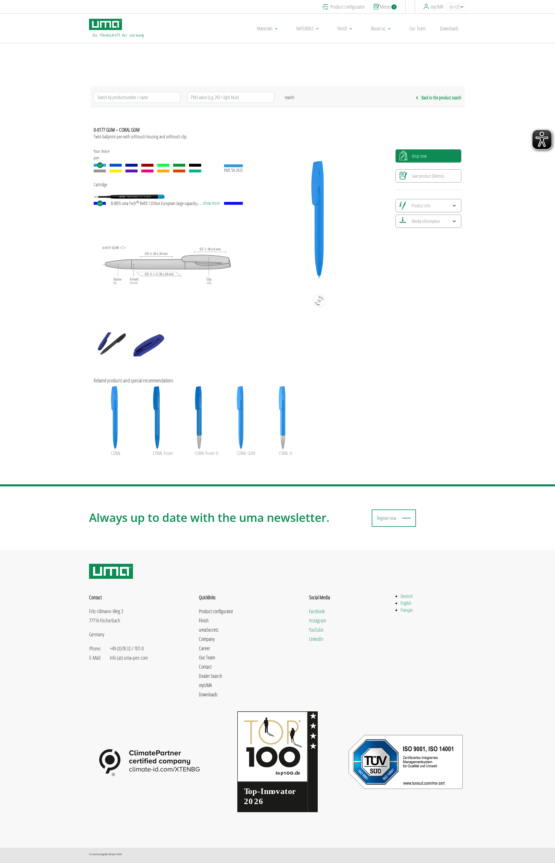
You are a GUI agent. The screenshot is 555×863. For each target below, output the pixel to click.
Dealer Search (210, 675)
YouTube (316, 629)
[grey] (100, 171)
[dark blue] (131, 165)
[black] (195, 165)
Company (207, 638)
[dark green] (179, 165)
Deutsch (407, 596)
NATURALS (305, 28)
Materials (265, 28)
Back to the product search (441, 97)
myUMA (436, 6)
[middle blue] (116, 165)
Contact (205, 666)
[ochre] (163, 171)
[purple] (131, 171)
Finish (342, 28)
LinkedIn (316, 638)
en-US (454, 6)
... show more (209, 203)
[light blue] (100, 165)
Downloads (449, 28)
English (406, 603)
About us (378, 28)
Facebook (317, 611)
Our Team (417, 28)
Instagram (317, 620)
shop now (419, 156)
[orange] (179, 171)
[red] (147, 165)
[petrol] (195, 171)
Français (407, 610)
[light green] (163, 165)
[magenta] (147, 171)
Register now (386, 518)
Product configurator (347, 6)
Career (204, 648)
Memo (387, 6)
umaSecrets (209, 629)
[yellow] (116, 171)
